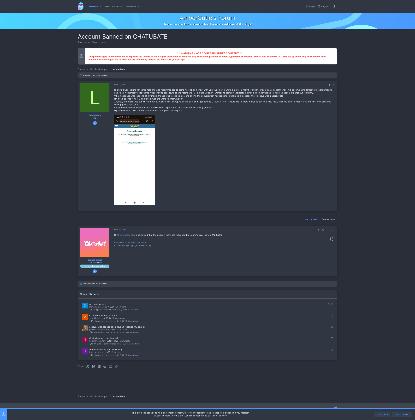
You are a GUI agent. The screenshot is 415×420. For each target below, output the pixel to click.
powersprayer (95, 329)
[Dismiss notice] (333, 52)
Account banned (97, 304)
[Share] (329, 85)
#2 (323, 230)
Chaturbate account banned (103, 338)
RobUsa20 (94, 352)
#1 (333, 85)
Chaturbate (121, 307)
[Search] (333, 6)
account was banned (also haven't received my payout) (117, 326)
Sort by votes (328, 219)
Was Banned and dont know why (105, 349)
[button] (100, 6)
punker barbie (103, 310)
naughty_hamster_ (97, 341)
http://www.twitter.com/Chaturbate (130, 242)
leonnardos (85, 42)
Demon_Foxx (95, 307)
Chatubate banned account (103, 315)
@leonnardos (123, 235)
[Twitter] (335, 408)
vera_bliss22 (95, 318)
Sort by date (311, 219)
